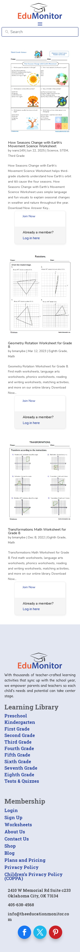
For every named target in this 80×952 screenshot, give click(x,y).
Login (11, 810)
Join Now (29, 216)
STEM (64, 150)
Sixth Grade (17, 761)
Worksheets (18, 824)
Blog (9, 853)
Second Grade (19, 735)
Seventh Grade (20, 768)
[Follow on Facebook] (24, 932)
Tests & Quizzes (21, 781)
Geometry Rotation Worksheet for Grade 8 (40, 345)
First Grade (17, 729)
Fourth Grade (19, 748)
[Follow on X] (40, 932)
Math (11, 356)
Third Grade (16, 156)
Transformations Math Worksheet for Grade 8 (37, 531)
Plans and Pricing (25, 860)
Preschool (15, 716)
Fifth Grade (17, 755)
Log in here (31, 238)
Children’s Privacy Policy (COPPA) (33, 876)
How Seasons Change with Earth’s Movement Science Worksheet (35, 144)
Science (52, 150)
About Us (14, 831)
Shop (10, 846)
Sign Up (13, 817)
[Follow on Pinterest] (55, 932)
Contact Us (16, 839)
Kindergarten (19, 722)
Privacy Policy (21, 867)
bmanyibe (19, 351)
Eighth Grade (58, 351)
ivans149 (18, 150)
